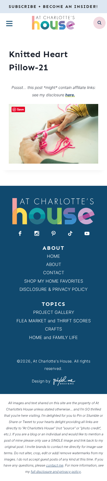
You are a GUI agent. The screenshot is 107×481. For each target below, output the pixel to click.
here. (70, 94)
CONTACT (53, 272)
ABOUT (53, 264)
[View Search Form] (99, 23)
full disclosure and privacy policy (56, 472)
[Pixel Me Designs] (62, 381)
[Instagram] (37, 233)
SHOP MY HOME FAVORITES (53, 281)
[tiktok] (70, 233)
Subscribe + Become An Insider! (53, 6)
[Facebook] (20, 233)
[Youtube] (87, 233)
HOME (53, 256)
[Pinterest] (53, 233)
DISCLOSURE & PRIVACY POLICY (53, 289)
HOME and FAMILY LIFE (53, 337)
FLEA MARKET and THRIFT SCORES (53, 320)
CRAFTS (53, 329)
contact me (54, 465)
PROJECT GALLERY (53, 312)
